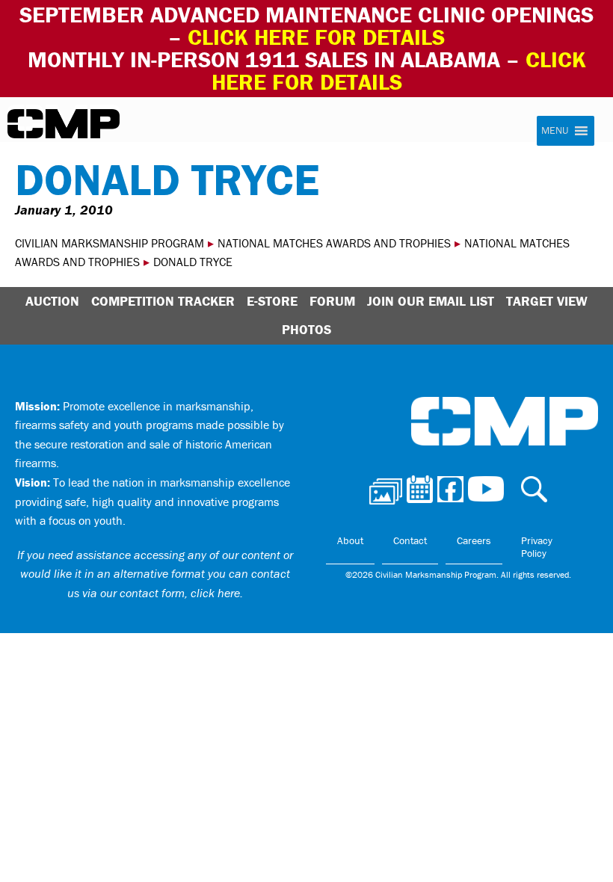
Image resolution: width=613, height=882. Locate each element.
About (350, 540)
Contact (410, 540)
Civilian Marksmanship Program (63, 124)
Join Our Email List (430, 300)
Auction (52, 300)
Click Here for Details (399, 71)
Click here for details (316, 37)
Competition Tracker (163, 300)
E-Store (272, 300)
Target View (547, 300)
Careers (474, 540)
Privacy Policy (536, 547)
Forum (332, 300)
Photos (306, 329)
